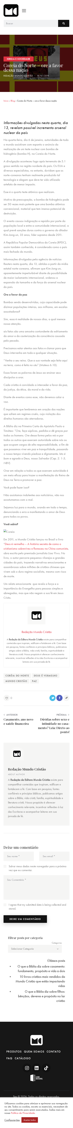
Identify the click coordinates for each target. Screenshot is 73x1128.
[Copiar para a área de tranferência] (66, 698)
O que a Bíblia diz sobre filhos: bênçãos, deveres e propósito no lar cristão (41, 996)
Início (6, 100)
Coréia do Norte (17, 675)
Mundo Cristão (16, 681)
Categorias (57, 942)
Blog (13, 100)
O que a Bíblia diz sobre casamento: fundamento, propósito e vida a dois (41, 968)
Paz (34, 681)
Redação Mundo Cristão (27, 769)
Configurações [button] (12, 1120)
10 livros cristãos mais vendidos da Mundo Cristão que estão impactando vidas (40, 981)
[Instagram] (27, 1068)
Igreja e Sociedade (18, 58)
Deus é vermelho (45, 675)
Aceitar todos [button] (30, 1119)
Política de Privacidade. (23, 1113)
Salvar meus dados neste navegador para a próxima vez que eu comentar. (37, 868)
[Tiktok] (46, 1068)
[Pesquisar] (63, 23)
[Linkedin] (36, 1068)
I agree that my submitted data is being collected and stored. (37, 906)
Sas (15, 1096)
